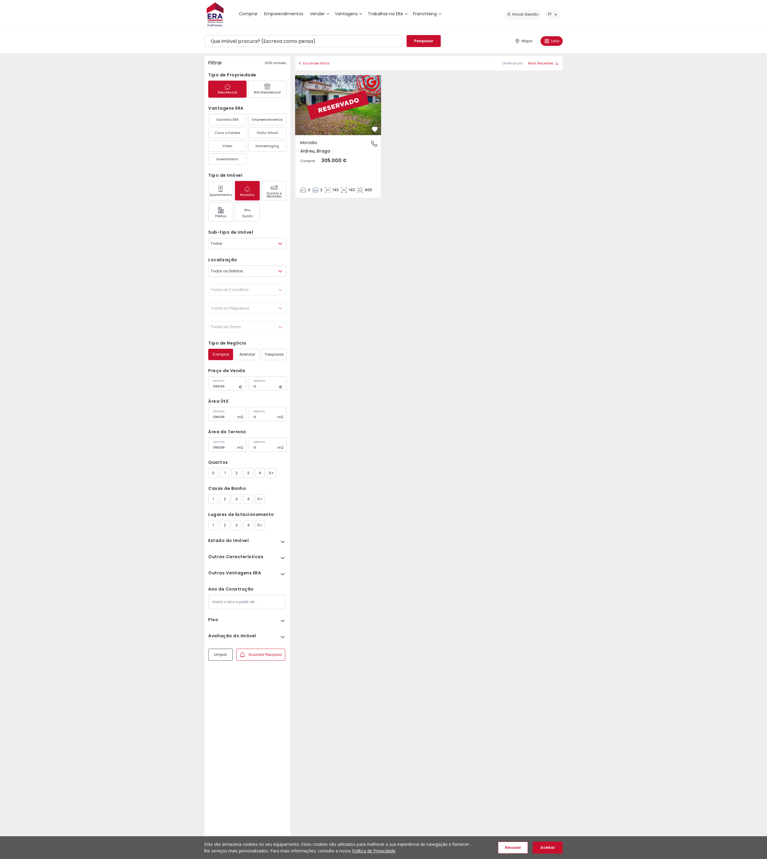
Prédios (221, 216)
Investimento (227, 159)
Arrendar (247, 354)
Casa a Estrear (227, 132)
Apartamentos (220, 195)
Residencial (227, 92)
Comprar (220, 354)
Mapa (527, 40)
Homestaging (267, 146)
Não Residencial (267, 92)
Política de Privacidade (373, 851)
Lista (555, 40)
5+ (271, 472)
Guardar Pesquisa (265, 654)
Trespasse (274, 354)
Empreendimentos (267, 119)
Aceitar (547, 847)
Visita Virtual (267, 132)
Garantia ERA (227, 119)
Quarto (247, 216)
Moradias (247, 195)
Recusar (513, 847)
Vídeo (227, 146)
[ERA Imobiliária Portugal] (215, 14)
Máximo (259, 381)
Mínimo (218, 381)
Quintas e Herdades (274, 195)
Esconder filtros (316, 63)
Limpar (220, 654)
